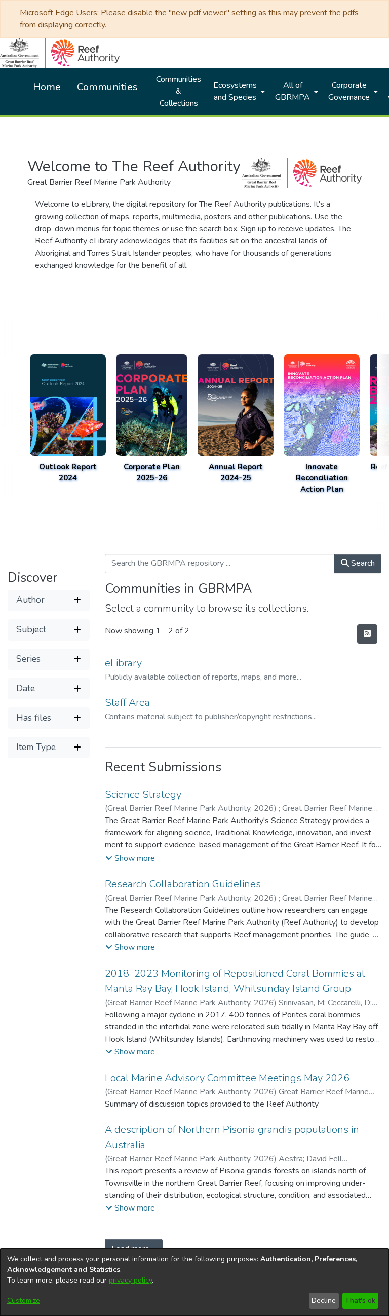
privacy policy (130, 1280)
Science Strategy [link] (143, 794)
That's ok (360, 1300)
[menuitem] (238, 91)
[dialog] (194, 1282)
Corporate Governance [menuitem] (349, 91)
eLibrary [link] (123, 663)
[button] (48, 600)
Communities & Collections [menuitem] (178, 91)
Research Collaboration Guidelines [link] (183, 884)
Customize (23, 1300)
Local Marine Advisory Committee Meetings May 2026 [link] (227, 1078)
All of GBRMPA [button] (292, 91)
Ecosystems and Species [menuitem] (235, 91)
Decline (324, 1300)
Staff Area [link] (127, 702)
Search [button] (362, 563)
